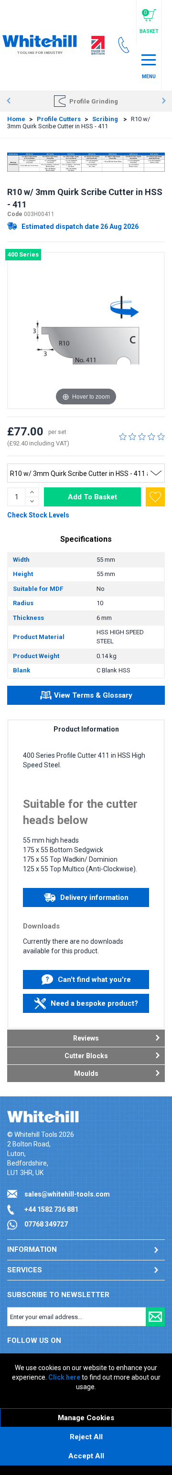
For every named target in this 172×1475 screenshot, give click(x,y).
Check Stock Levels (38, 515)
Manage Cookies (86, 1417)
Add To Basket (92, 497)
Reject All (86, 1437)
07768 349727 (46, 1224)
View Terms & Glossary (93, 695)
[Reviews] (142, 436)
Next (163, 101)
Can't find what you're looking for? (94, 982)
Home (16, 119)
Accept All (86, 1456)
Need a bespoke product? (94, 1003)
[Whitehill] (39, 40)
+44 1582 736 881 (51, 1209)
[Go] (155, 1316)
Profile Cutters (59, 119)
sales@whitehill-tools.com (67, 1194)
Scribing (105, 119)
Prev (8, 101)
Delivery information (94, 897)
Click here (64, 1377)
